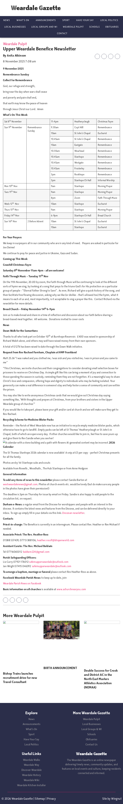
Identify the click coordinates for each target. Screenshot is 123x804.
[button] (97, 56)
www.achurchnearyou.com (71, 589)
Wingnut (116, 799)
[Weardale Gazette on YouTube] (107, 8)
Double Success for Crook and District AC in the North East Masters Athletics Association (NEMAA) (101, 678)
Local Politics (109, 20)
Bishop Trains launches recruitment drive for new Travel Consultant (20, 677)
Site (104, 799)
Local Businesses (15, 26)
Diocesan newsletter (73, 513)
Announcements (46, 20)
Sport (66, 20)
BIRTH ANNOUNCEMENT (60, 668)
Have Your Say (85, 20)
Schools (94, 26)
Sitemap (40, 799)
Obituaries (112, 26)
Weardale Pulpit (73, 26)
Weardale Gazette (36, 8)
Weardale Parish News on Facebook (22, 583)
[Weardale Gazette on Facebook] (116, 8)
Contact (62, 33)
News (6, 20)
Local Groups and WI (44, 26)
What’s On (22, 20)
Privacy (51, 799)
